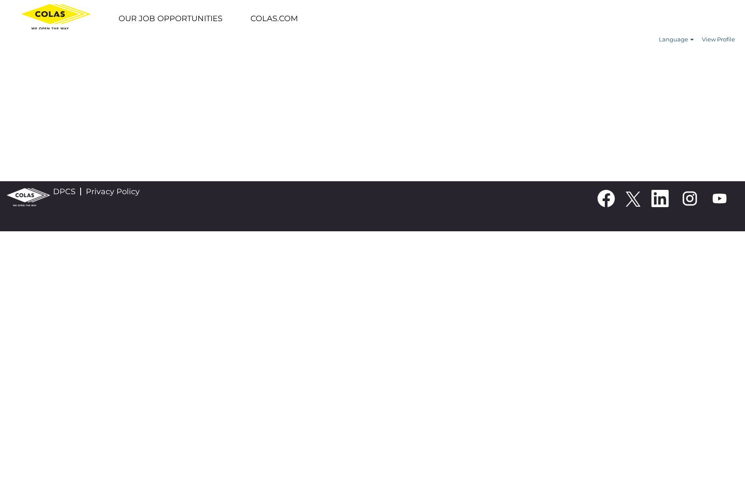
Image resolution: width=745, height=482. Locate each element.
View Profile (718, 39)
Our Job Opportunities (170, 18)
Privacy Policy (113, 191)
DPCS (64, 191)
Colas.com (274, 18)
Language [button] (674, 39)
